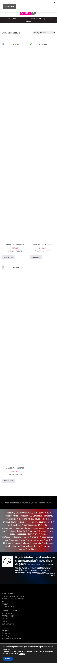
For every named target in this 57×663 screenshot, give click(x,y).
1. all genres (39, 512)
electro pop (7, 528)
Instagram (5, 630)
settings (22, 654)
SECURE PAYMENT (8, 607)
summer (16, 546)
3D (48, 512)
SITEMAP (5, 619)
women (22, 549)
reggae (17, 543)
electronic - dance (22, 528)
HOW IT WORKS (7, 593)
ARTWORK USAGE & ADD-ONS (13, 599)
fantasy (50, 528)
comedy (33, 521)
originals (35, 536)
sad (45, 543)
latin (30, 533)
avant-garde (10, 518)
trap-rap (46, 546)
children (46, 518)
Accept (7, 659)
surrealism (27, 546)
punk (48, 540)
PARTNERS (5, 621)
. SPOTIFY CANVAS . (11, 19)
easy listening (30, 524)
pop (6, 540)
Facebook (5, 628)
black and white (26, 518)
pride (23, 540)
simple (8, 546)
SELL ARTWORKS (8, 624)
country (42, 521)
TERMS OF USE (7, 613)
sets (50, 543)
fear (3, 531)
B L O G (49, 19)
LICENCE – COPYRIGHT (10, 611)
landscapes (21, 533)
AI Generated (36, 515)
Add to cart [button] (8, 257)
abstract (6, 515)
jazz (12, 533)
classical (23, 521)
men (43, 533)
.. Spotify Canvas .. (24, 512)
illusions (42, 531)
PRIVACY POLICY (8, 616)
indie (51, 531)
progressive (33, 540)
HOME (28, 21)
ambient (48, 515)
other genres (47, 536)
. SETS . (24, 19)
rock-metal (36, 543)
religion (26, 543)
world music (33, 549)
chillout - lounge (10, 521)
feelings (11, 531)
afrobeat (24, 515)
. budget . (10, 512)
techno (37, 546)
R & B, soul (7, 543)
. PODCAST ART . (36, 19)
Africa (15, 515)
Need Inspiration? (8, 636)
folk (19, 531)
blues (37, 518)
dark (50, 521)
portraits (14, 540)
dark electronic (14, 524)
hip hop (33, 531)
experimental (38, 528)
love (36, 533)
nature (26, 536)
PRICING (5, 604)
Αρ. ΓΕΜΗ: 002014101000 (11, 638)
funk (25, 531)
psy (41, 540)
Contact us (6, 633)
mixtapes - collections (11, 536)
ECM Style (42, 524)
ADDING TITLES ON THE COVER (13, 596)
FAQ (3, 601)
